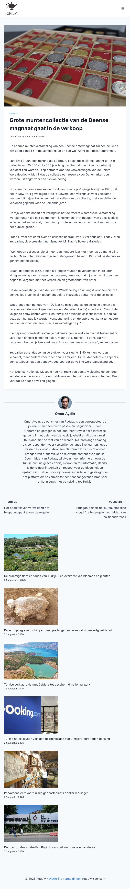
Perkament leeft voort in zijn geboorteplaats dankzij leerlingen (46, 793)
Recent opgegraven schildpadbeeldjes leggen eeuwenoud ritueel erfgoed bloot (58, 630)
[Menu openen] (123, 8)
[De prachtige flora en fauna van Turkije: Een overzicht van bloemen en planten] (65, 552)
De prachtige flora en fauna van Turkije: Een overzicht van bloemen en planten (57, 576)
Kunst (13, 113)
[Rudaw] (11, 8)
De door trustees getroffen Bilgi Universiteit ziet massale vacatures (49, 847)
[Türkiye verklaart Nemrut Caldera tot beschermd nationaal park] (65, 660)
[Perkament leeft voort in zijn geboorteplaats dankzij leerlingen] (65, 769)
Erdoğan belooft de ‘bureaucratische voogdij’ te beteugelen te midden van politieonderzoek (100, 510)
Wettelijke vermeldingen (65, 878)
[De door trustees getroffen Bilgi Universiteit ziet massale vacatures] (65, 823)
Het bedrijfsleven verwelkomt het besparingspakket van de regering (27, 507)
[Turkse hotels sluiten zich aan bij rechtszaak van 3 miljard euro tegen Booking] (65, 715)
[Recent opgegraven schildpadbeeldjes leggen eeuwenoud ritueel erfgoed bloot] (65, 606)
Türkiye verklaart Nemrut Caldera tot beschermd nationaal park (47, 684)
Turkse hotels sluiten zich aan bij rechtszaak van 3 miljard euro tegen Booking (57, 738)
